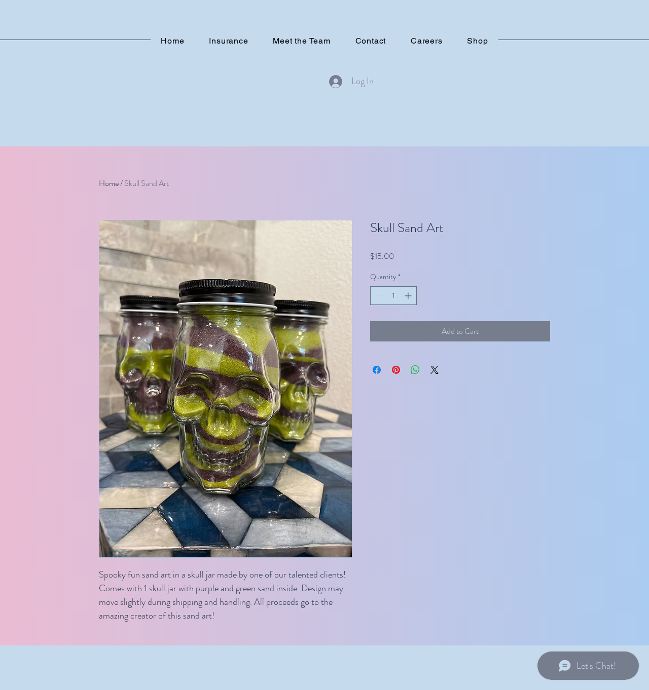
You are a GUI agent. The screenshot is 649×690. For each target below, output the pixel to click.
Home (109, 183)
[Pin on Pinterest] (396, 370)
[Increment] (409, 295)
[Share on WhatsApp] (415, 370)
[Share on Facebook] (377, 370)
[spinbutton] (393, 295)
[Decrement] (378, 295)
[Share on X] (434, 370)
